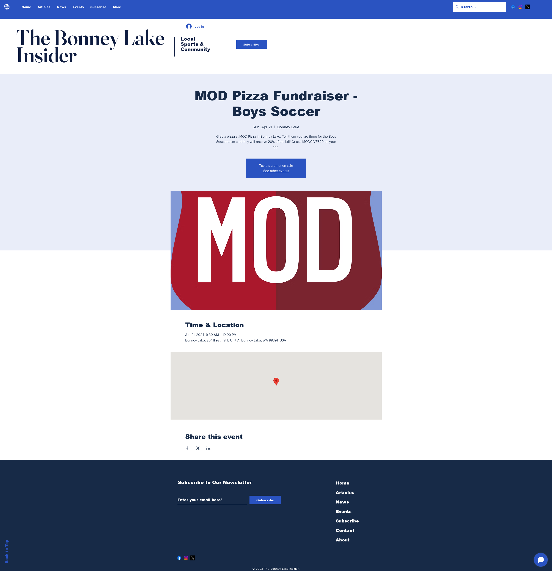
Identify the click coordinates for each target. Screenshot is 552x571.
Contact (345, 530)
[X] (527, 7)
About (343, 540)
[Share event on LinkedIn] (208, 448)
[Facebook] (513, 7)
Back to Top (7, 551)
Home (342, 483)
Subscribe (347, 521)
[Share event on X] (198, 448)
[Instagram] (520, 7)
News (342, 502)
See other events (276, 171)
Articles (345, 492)
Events (343, 511)
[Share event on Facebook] (187, 448)
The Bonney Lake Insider (90, 46)
